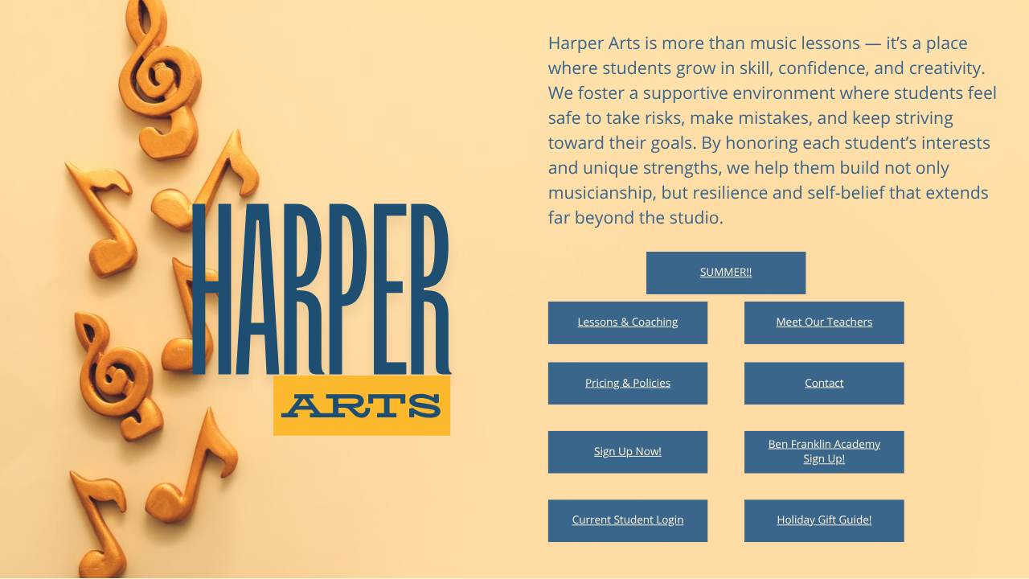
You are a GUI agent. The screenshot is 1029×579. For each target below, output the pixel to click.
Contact (824, 383)
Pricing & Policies (627, 383)
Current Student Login (628, 520)
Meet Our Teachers (824, 322)
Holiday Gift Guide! (824, 520)
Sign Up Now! (628, 452)
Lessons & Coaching (628, 322)
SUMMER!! (726, 272)
